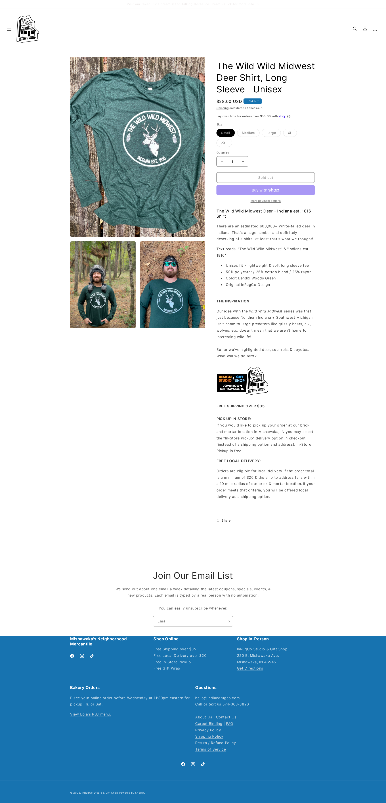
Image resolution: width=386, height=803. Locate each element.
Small (228, 134)
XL (292, 134)
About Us (203, 717)
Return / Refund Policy (215, 743)
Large (273, 134)
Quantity (222, 152)
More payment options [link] (266, 200)
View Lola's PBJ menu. (90, 714)
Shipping (222, 108)
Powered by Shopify (132, 792)
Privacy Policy (208, 730)
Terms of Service (210, 749)
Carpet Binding (208, 723)
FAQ (229, 723)
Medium (251, 134)
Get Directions (250, 668)
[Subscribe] (228, 621)
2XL (226, 144)
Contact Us (226, 717)
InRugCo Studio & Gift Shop (100, 792)
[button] (9, 29)
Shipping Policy (209, 736)
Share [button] (226, 520)
